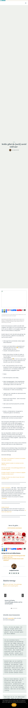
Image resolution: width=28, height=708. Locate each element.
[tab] (11, 608)
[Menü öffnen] (25, 3)
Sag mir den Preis (7, 557)
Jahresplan (4, 498)
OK (14, 705)
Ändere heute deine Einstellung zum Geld (14, 555)
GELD (14, 142)
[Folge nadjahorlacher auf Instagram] (12, 573)
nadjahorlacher (16, 150)
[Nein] (26, 703)
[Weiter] (23, 595)
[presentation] (14, 591)
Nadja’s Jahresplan (5, 487)
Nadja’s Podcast (5, 507)
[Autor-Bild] (10, 150)
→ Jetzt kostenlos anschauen (14, 528)
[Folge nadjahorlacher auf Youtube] (14, 573)
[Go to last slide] (5, 595)
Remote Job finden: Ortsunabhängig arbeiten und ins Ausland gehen (13, 602)
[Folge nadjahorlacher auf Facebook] (10, 573)
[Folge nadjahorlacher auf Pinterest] (18, 573)
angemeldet (11, 618)
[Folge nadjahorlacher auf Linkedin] (16, 573)
